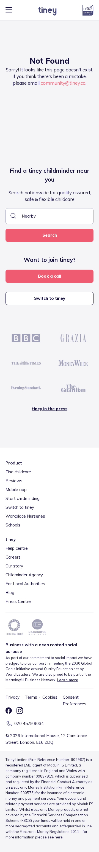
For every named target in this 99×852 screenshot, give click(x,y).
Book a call (49, 276)
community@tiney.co (63, 83)
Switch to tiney (49, 298)
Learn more (67, 680)
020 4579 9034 (29, 723)
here (59, 837)
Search (49, 235)
